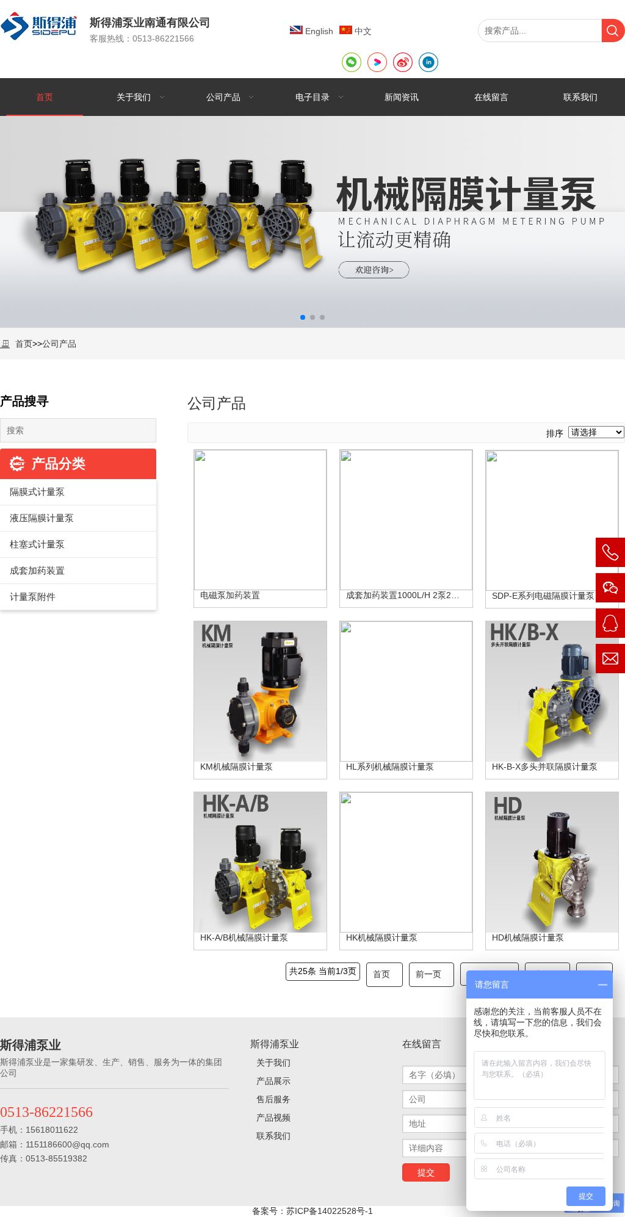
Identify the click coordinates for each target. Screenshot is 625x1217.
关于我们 (273, 1062)
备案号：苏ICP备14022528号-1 (312, 1211)
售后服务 (273, 1099)
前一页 (428, 974)
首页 (23, 343)
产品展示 (273, 1081)
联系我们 (273, 1136)
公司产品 (59, 343)
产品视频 (273, 1117)
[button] (302, 317)
